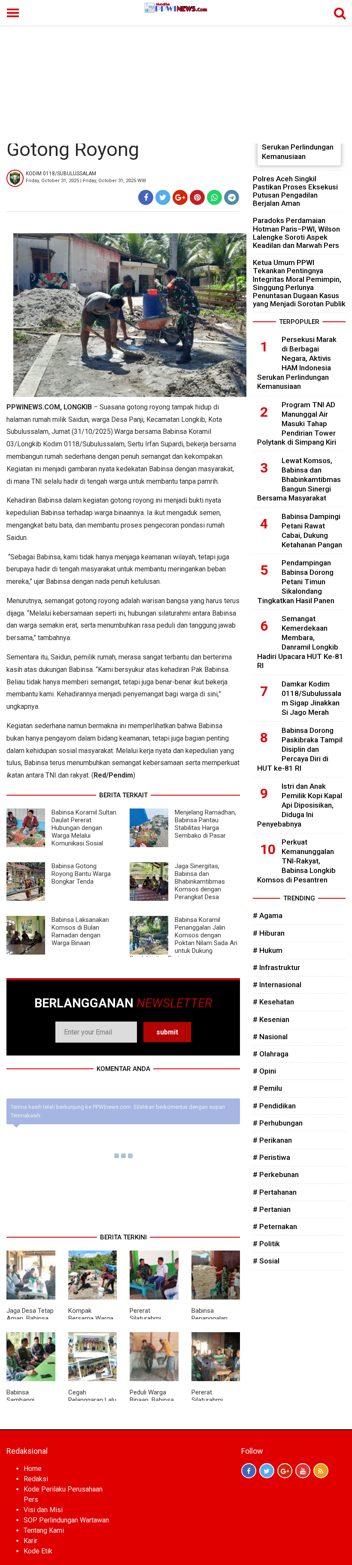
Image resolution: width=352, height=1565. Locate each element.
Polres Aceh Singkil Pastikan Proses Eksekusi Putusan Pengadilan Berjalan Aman (295, 191)
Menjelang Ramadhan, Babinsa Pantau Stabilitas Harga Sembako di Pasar (205, 823)
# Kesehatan (273, 1002)
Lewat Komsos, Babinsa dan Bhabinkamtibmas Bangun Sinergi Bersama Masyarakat (299, 479)
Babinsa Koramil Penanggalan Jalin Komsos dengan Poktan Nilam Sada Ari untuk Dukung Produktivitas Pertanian (183, 939)
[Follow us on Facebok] (248, 1470)
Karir (30, 1541)
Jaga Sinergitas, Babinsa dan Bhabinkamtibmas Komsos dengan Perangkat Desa (200, 881)
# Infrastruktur (276, 967)
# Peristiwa (271, 1157)
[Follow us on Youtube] (302, 1470)
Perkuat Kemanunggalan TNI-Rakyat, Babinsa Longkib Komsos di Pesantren (296, 861)
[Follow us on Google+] (284, 1470)
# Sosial (266, 1261)
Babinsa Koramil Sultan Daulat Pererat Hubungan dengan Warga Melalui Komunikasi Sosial (84, 827)
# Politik (266, 1243)
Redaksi (36, 1479)
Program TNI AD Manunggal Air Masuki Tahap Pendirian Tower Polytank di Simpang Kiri (296, 423)
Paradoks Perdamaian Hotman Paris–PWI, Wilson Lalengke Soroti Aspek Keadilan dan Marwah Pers (296, 233)
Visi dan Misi (43, 1510)
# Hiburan (269, 933)
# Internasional (277, 984)
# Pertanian (272, 1209)
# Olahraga (270, 1053)
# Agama (267, 915)
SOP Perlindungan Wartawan (66, 1520)
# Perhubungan (278, 1123)
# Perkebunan (276, 1174)
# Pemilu (267, 1088)
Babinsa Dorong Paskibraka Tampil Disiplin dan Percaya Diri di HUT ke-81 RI (300, 749)
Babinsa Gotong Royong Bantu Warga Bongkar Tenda (81, 873)
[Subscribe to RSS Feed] (320, 1470)
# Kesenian (271, 1019)
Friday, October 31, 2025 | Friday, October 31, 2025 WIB (86, 180)
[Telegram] (231, 197)
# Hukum (267, 950)
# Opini (264, 1071)
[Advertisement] (176, 79)
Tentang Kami (44, 1530)
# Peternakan (275, 1226)
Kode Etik (38, 1551)
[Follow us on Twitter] (266, 1470)
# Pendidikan (274, 1105)
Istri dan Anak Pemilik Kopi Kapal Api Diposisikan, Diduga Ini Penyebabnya (299, 805)
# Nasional (270, 1036)
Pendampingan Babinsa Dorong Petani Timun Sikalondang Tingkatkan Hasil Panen (295, 581)
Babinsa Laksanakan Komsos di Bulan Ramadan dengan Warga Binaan (80, 931)
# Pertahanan (275, 1192)
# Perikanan (272, 1140)
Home (33, 1468)
